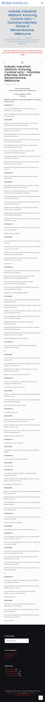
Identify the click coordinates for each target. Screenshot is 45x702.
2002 (27, 53)
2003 (23, 53)
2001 (32, 53)
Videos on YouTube (12, 675)
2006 (9, 53)
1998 (23, 55)
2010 (30, 51)
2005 (13, 53)
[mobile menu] (42, 3)
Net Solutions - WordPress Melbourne (26, 694)
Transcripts (28, 38)
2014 (13, 51)
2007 (4, 53)
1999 (41, 53)
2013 (17, 51)
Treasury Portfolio (12, 673)
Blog (19, 38)
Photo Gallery (10, 669)
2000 (36, 53)
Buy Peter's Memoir (12, 671)
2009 (34, 51)
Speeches (8, 658)
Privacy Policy (12, 693)
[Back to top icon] (41, 698)
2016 (4, 51)
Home (12, 38)
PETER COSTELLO (15, 3)
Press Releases (10, 654)
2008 (39, 51)
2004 (18, 53)
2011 (26, 51)
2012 (22, 51)
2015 (9, 51)
